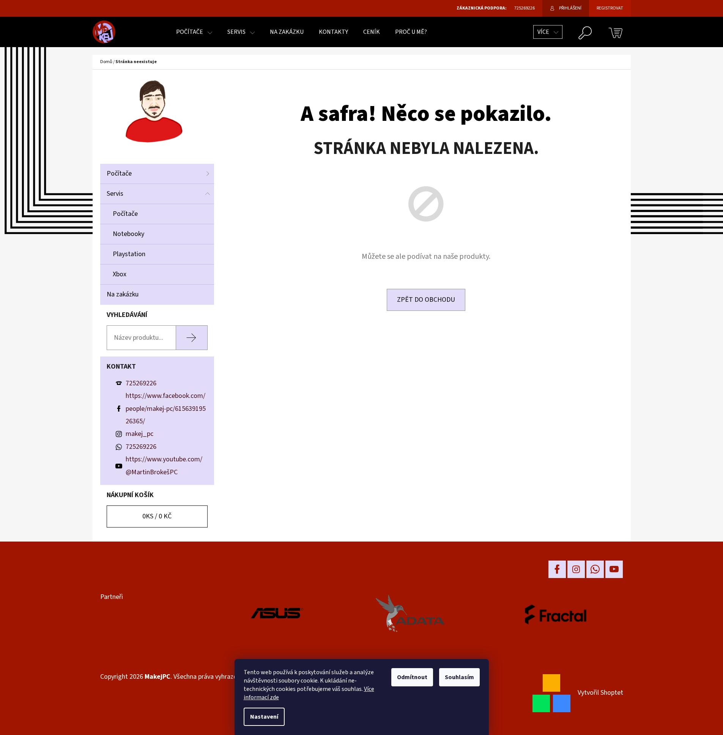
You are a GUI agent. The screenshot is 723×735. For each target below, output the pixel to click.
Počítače (119, 173)
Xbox (119, 274)
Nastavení (264, 717)
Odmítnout (412, 677)
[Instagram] (576, 569)
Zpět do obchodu (426, 299)
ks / (157, 516)
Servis (115, 193)
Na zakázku (123, 294)
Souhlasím (459, 677)
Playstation (129, 254)
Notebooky (128, 234)
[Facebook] (557, 569)
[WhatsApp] (595, 569)
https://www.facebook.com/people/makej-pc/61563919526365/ (166, 408)
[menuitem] (194, 32)
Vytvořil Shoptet (600, 692)
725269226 (141, 383)
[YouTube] (614, 569)
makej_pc (139, 434)
